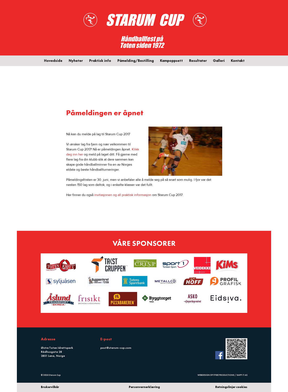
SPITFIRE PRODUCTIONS (222, 375)
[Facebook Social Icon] (219, 355)
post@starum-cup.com (115, 348)
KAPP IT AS (242, 375)
